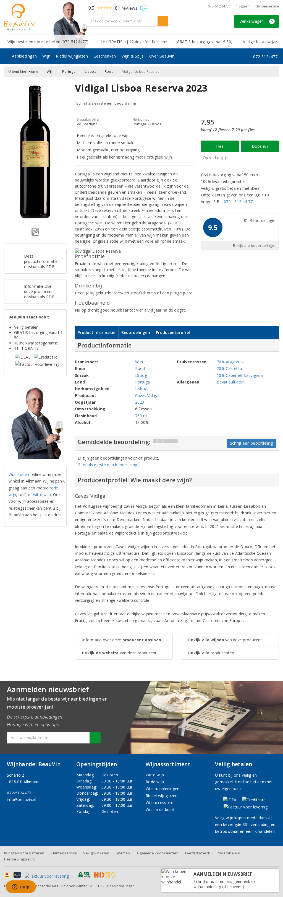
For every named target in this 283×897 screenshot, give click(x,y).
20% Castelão (229, 368)
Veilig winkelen (96, 853)
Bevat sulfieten (231, 382)
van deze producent (119, 652)
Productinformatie (97, 332)
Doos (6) (260, 146)
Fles (220, 146)
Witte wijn (155, 774)
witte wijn (42, 494)
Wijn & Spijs (133, 56)
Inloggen (242, 6)
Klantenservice (267, 6)
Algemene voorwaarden (158, 853)
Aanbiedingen (24, 56)
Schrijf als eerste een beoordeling (106, 103)
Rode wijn (155, 781)
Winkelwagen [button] (256, 21)
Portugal (69, 71)
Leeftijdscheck (197, 853)
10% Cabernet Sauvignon (240, 375)
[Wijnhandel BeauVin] (43, 17)
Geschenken (104, 56)
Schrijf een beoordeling (251, 443)
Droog (141, 375)
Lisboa (90, 71)
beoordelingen (119, 886)
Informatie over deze (121, 639)
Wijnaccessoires (160, 802)
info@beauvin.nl (21, 799)
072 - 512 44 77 (238, 201)
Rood (109, 71)
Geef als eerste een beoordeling (107, 464)
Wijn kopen (19, 474)
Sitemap (123, 853)
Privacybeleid (228, 853)
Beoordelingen (135, 332)
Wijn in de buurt (160, 809)
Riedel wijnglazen (72, 56)
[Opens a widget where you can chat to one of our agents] (21, 887)
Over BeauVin (161, 56)
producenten (211, 652)
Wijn (46, 56)
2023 (139, 402)
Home (33, 71)
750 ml (141, 415)
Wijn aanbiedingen (163, 788)
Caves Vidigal (147, 395)
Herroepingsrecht (19, 859)
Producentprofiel (173, 332)
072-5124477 (218, 6)
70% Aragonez (230, 361)
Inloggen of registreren (24, 853)
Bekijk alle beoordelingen (255, 245)
